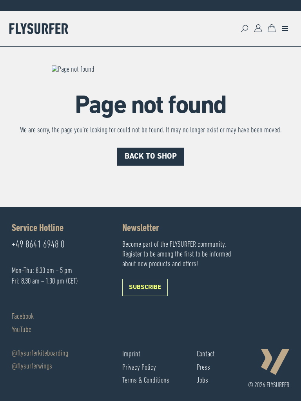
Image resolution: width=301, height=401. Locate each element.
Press (203, 368)
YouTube (21, 330)
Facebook (23, 317)
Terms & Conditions (145, 381)
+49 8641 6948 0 (38, 245)
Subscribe (145, 287)
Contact (206, 354)
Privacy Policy (139, 368)
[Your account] (258, 28)
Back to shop (151, 157)
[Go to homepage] (38, 28)
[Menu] (285, 28)
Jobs (202, 381)
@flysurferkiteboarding (40, 354)
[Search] (245, 28)
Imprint (131, 354)
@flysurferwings (32, 366)
